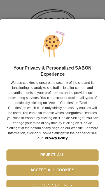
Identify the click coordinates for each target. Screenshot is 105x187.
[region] (52, 103)
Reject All (52, 155)
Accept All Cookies (52, 170)
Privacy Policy (56, 138)
